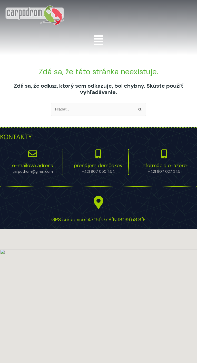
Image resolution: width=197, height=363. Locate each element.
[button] (98, 40)
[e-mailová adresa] (32, 153)
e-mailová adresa (32, 165)
